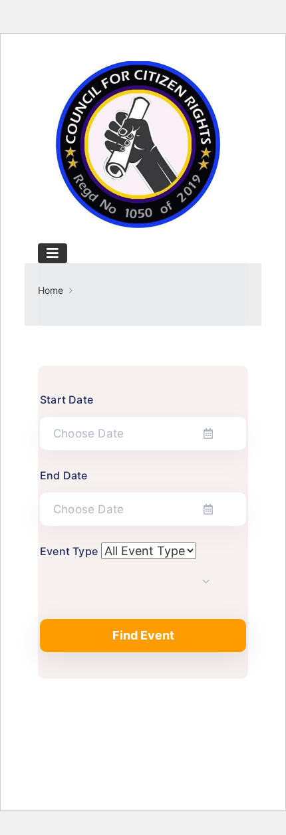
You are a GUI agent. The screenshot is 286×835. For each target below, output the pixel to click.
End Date (64, 475)
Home (50, 290)
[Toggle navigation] (52, 253)
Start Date (66, 399)
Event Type (69, 551)
